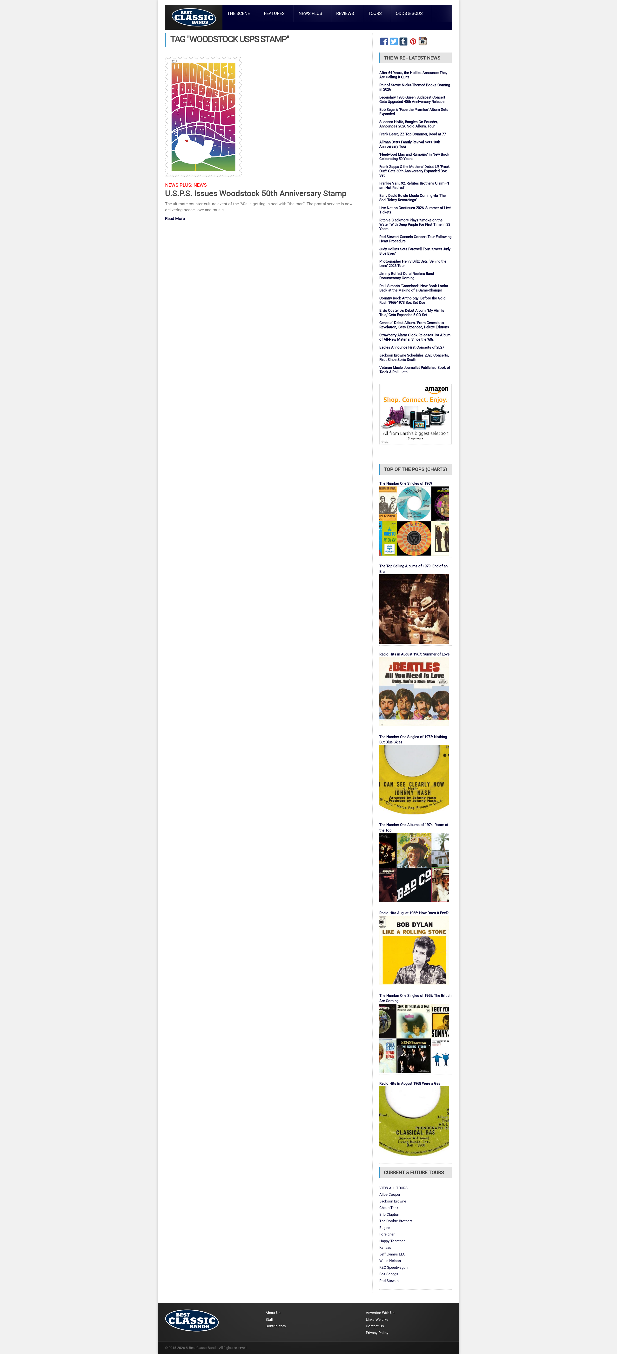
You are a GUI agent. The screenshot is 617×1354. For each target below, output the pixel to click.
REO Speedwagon (393, 1267)
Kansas (385, 1247)
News (200, 185)
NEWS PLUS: (178, 185)
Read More (175, 219)
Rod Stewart (389, 1281)
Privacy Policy (377, 1333)
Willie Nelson (390, 1261)
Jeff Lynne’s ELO (392, 1254)
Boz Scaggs (388, 1274)
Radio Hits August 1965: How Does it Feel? (414, 913)
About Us (273, 1313)
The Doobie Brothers (396, 1221)
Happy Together (392, 1241)
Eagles (384, 1228)
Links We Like (377, 1319)
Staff (269, 1319)
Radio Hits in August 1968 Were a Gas (409, 1083)
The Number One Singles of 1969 (405, 483)
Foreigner (387, 1234)
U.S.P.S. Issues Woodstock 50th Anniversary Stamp (256, 193)
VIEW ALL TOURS (393, 1188)
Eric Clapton (389, 1214)
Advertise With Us (380, 1313)
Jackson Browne (392, 1201)
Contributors (276, 1326)
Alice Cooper (389, 1194)
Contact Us (375, 1326)
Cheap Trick (388, 1208)
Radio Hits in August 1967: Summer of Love (414, 654)
